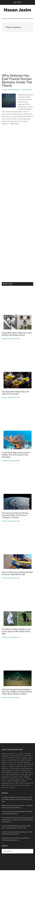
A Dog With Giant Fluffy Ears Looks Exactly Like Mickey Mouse (17, 334)
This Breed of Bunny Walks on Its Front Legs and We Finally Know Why (16, 631)
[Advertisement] (17, 55)
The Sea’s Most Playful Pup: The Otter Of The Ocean (15, 393)
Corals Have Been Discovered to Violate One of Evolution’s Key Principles (16, 454)
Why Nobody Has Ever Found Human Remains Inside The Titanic (17, 80)
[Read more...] (15, 124)
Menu (19, 2)
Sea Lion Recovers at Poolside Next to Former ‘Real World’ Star (17, 573)
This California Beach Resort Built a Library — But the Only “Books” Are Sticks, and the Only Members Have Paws (17, 799)
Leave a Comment (27, 89)
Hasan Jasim (17, 9)
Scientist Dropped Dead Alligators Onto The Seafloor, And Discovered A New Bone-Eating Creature (17, 691)
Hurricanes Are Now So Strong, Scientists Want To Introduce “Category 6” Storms (15, 515)
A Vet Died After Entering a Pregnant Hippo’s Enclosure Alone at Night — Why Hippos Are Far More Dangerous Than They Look (17, 820)
